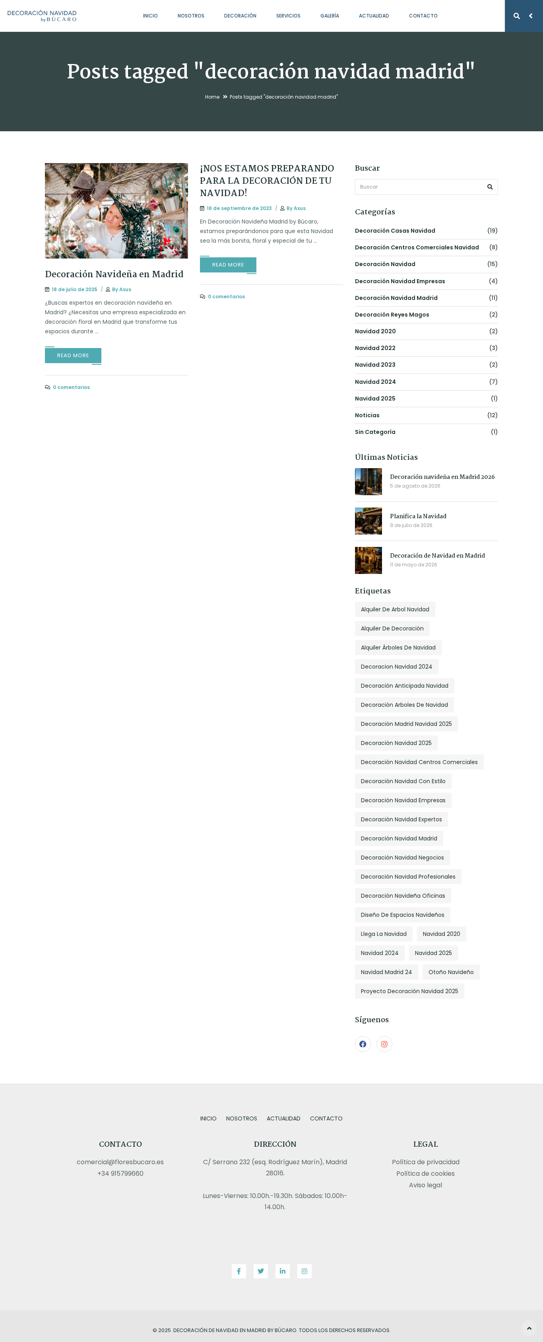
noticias (367, 415)
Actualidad (374, 15)
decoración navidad (385, 264)
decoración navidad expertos (401, 819)
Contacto (423, 15)
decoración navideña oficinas (403, 896)
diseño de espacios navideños (402, 915)
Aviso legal (425, 1185)
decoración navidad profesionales (408, 877)
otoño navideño (451, 972)
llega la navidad (384, 934)
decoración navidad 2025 (396, 743)
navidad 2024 (375, 382)
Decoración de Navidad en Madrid (437, 556)
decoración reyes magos (392, 315)
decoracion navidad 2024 (396, 667)
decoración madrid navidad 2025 (406, 724)
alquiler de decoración (392, 628)
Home (212, 96)
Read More (73, 355)
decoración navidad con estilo (403, 781)
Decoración (240, 15)
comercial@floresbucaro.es (120, 1162)
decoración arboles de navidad (404, 705)
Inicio (150, 15)
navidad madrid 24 (386, 972)
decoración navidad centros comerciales (419, 762)
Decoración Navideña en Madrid (114, 275)
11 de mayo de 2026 (413, 564)
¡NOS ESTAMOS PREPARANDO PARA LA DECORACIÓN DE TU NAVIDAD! (267, 181)
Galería (329, 15)
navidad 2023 (375, 365)
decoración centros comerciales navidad (417, 247)
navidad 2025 (375, 399)
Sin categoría (375, 432)
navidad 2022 (375, 348)
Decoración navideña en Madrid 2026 (442, 477)
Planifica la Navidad (418, 516)
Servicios (288, 15)
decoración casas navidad (395, 231)
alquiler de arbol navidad (395, 609)
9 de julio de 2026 (411, 525)
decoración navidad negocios (402, 858)
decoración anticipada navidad (404, 686)
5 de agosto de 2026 (415, 485)
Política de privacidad (426, 1162)
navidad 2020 (375, 331)
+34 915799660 (120, 1173)
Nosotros (191, 15)
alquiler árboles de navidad (398, 648)
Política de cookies (425, 1173)
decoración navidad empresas (400, 281)
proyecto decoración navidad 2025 (409, 991)
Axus (125, 289)
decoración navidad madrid (396, 298)
